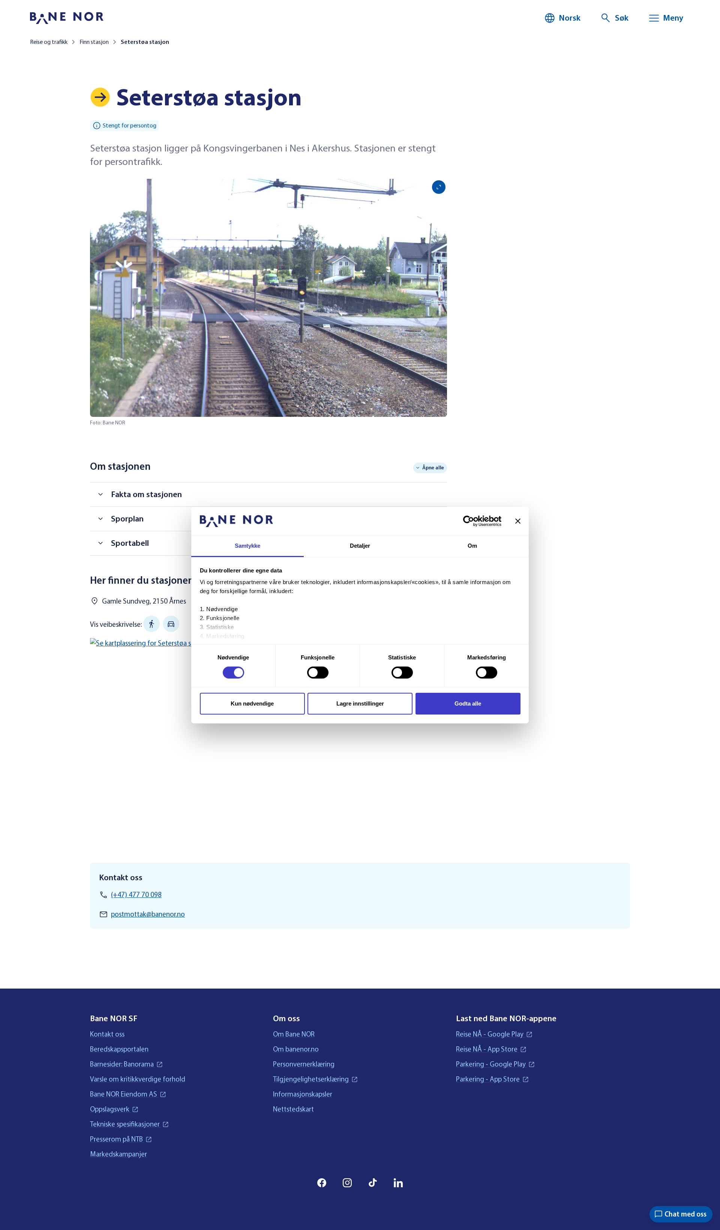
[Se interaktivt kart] (268, 738)
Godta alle (467, 703)
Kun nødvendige (252, 703)
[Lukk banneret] (517, 521)
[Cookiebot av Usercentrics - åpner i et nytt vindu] (468, 521)
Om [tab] (472, 545)
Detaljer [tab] (360, 545)
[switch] (317, 673)
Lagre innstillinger (360, 703)
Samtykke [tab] (248, 545)
